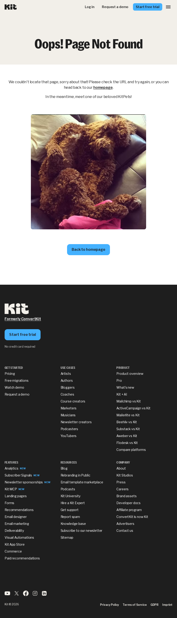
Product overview (129, 374)
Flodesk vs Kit (127, 443)
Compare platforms (131, 450)
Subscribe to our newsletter (82, 530)
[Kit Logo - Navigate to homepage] (11, 7)
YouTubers (69, 436)
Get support (70, 510)
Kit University (70, 496)
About (121, 468)
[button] (168, 7)
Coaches (67, 394)
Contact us (124, 530)
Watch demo (14, 387)
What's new (125, 387)
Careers (122, 489)
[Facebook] (26, 595)
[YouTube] (7, 595)
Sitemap (67, 537)
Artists (66, 374)
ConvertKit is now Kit (132, 517)
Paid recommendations (22, 558)
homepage (103, 87)
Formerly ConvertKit (23, 319)
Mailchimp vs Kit (128, 401)
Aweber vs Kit (126, 436)
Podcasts (68, 489)
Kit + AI (121, 394)
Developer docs (128, 503)
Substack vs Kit (128, 429)
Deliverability (14, 530)
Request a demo (17, 394)
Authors (67, 380)
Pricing (10, 374)
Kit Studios (124, 475)
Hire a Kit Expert (73, 503)
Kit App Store (15, 544)
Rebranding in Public (75, 475)
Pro (119, 380)
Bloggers (68, 387)
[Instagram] (35, 595)
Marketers (69, 408)
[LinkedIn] (44, 595)
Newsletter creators (76, 422)
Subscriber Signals (18, 475)
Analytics (11, 468)
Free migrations (17, 380)
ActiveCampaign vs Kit (133, 408)
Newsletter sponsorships (24, 482)
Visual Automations (19, 537)
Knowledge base (73, 524)
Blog (64, 468)
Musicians (68, 415)
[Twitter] (16, 595)
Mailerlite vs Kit (127, 415)
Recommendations (19, 510)
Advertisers (125, 524)
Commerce (13, 551)
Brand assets (126, 496)
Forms (9, 503)
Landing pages (16, 496)
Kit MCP (11, 489)
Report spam (70, 517)
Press (120, 482)
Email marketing (17, 524)
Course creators (73, 401)
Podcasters (69, 429)
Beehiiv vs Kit (126, 422)
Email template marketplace (82, 482)
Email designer (16, 517)
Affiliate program (129, 510)
